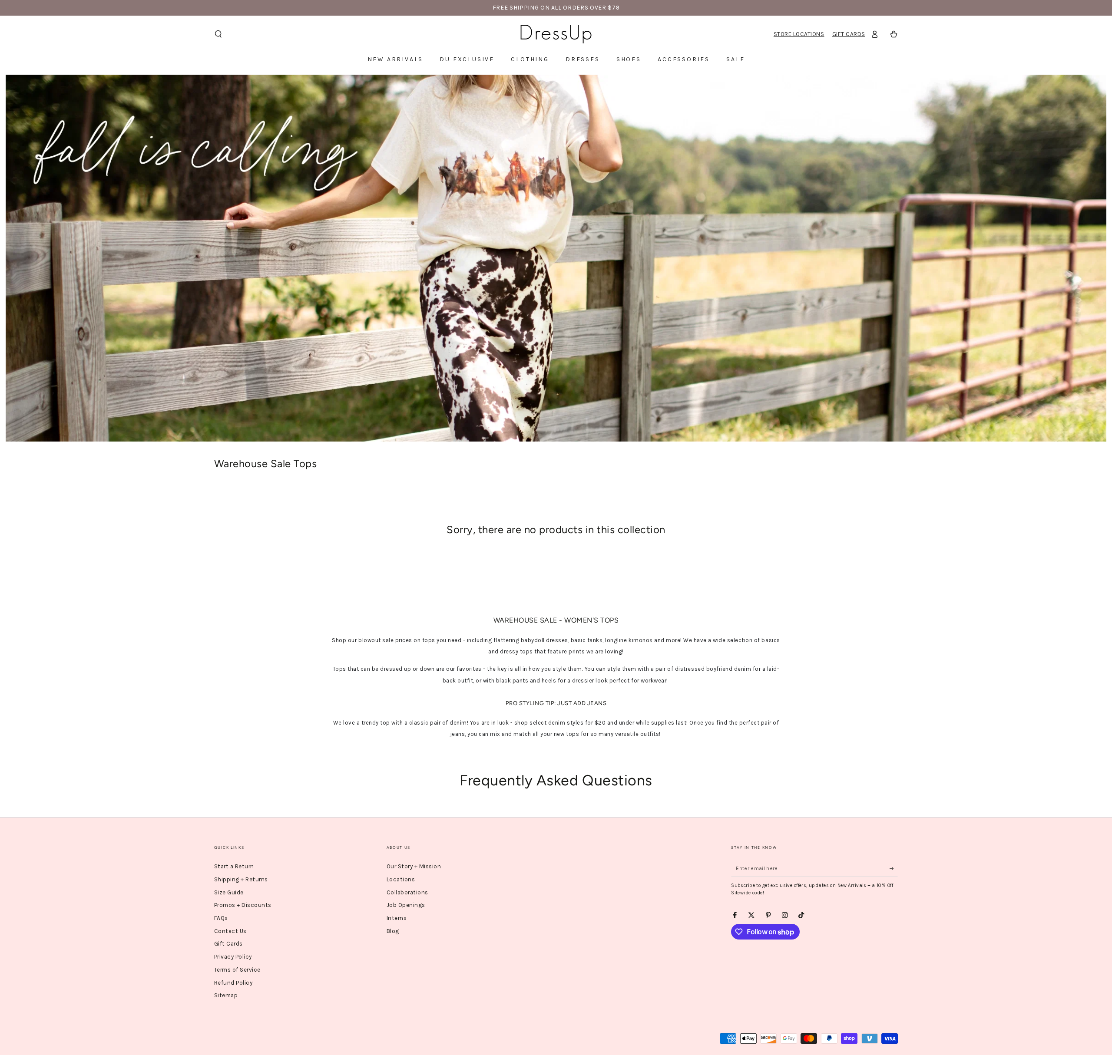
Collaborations (407, 892)
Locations (401, 879)
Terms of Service (237, 969)
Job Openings (406, 905)
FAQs (221, 918)
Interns (397, 918)
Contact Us (230, 931)
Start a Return (234, 866)
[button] (218, 34)
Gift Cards (848, 34)
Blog (393, 931)
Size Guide (229, 892)
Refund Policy (233, 982)
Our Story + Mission (414, 866)
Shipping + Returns (241, 879)
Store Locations (799, 34)
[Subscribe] (894, 868)
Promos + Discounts (242, 905)
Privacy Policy (233, 956)
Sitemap (226, 995)
